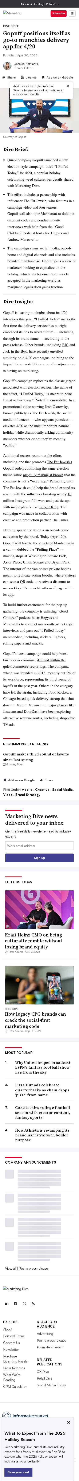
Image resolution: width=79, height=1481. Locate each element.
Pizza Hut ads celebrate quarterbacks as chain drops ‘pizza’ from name (42, 1090)
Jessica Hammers (26, 63)
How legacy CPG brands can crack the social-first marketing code (35, 1020)
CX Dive (43, 1371)
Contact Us (11, 1343)
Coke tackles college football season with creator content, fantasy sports (42, 1112)
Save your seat (18, 1472)
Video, (9, 794)
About (7, 1329)
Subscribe (58, 13)
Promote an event (50, 1347)
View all (10, 1268)
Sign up (39, 857)
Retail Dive (44, 1378)
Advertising (45, 1334)
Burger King (48, 506)
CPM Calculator (15, 1386)
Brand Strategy (27, 794)
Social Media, (63, 789)
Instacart (9, 711)
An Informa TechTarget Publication (39, 4)
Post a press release (33, 1268)
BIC (65, 344)
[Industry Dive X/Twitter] (24, 1303)
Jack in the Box (15, 351)
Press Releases (14, 1368)
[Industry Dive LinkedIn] (6, 1303)
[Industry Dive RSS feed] (33, 1303)
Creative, (43, 789)
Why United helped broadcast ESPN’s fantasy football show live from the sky (43, 1067)
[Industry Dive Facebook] (15, 1303)
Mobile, (27, 789)
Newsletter (11, 1349)
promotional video (17, 406)
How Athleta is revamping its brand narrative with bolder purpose (42, 1135)
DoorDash (31, 711)
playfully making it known (43, 474)
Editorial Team (13, 1336)
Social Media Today (51, 1385)
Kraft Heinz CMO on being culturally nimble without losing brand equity (33, 941)
